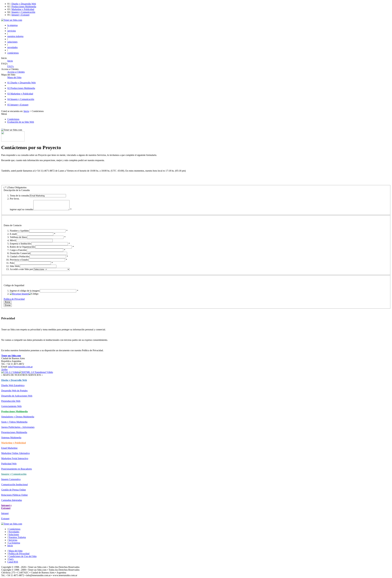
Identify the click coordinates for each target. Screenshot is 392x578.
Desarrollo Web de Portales (14, 390)
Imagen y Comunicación (23, 12)
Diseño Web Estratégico (12, 385)
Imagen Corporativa (11, 479)
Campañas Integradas (11, 500)
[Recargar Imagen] (19, 293)
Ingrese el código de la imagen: (25, 290)
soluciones (12, 42)
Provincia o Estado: (19, 259)
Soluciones (13, 534)
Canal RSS (12, 562)
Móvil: (13, 240)
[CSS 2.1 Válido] (10, 372)
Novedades (13, 531)
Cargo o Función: (18, 250)
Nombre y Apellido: (19, 230)
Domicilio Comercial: (20, 253)
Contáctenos (13, 119)
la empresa (12, 25)
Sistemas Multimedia (11, 437)
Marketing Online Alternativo (15, 453)
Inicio (26, 111)
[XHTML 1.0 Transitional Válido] (36, 372)
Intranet (5, 513)
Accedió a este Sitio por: (21, 269)
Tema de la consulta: (20, 195)
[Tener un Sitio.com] (11, 20)
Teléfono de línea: (18, 237)
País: (12, 263)
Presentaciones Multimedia (14, 432)
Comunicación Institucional (14, 484)
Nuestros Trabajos (17, 537)
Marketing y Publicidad (22, 9)
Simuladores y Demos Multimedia (17, 416)
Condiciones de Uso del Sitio (22, 556)
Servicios (12, 540)
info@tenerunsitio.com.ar (20, 366)
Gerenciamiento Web (11, 406)
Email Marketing (9, 448)
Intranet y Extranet (20, 15)
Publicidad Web (9, 463)
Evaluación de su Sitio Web (20, 122)
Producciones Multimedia (23, 6)
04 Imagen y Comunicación (20, 99)
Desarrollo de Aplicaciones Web (16, 395)
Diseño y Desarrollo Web (23, 3)
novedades (12, 47)
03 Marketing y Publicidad (20, 93)
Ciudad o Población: (20, 256)
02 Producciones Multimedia (21, 88)
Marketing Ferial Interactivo (14, 458)
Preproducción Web (10, 401)
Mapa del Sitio (15, 550)
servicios (11, 30)
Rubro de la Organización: (22, 247)
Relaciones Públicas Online (14, 495)
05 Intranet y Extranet (17, 104)
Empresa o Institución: (20, 243)
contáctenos (13, 53)
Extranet (5, 518)
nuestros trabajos (15, 36)
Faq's (10, 559)
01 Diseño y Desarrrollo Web (21, 82)
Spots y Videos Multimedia (14, 422)
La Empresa (14, 542)
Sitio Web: (15, 266)
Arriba (4, 369)
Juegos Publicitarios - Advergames (17, 427)
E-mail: (13, 234)
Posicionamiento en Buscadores (16, 469)
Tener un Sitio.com (11, 355)
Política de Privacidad (14, 299)
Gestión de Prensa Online (13, 489)
